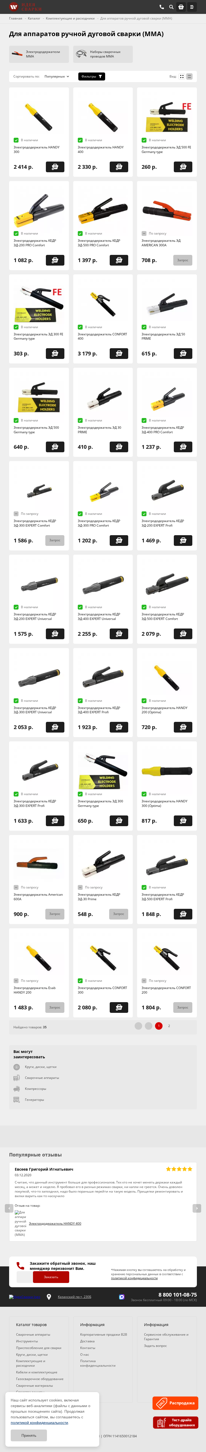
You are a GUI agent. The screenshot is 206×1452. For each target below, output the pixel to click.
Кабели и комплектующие (36, 1372)
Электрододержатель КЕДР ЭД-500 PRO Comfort (99, 242)
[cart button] (181, 7)
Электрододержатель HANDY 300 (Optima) (164, 803)
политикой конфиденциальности (39, 1422)
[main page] (25, 7)
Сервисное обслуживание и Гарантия (166, 1336)
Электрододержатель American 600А (38, 896)
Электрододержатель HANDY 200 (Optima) (164, 710)
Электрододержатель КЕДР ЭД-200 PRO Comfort (35, 242)
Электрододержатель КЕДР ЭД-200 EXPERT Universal (35, 616)
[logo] (24, 1297)
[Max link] (121, 1297)
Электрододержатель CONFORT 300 (102, 990)
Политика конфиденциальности (98, 1363)
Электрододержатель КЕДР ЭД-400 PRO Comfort (163, 429)
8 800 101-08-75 (178, 1294)
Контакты (87, 1348)
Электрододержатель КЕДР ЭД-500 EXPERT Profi (163, 896)
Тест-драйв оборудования (182, 1422)
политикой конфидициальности (134, 1278)
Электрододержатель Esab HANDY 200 (35, 990)
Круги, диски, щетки (41, 1066)
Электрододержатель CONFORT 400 (102, 336)
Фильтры (89, 76)
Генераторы (34, 1099)
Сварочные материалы (34, 1385)
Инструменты (27, 1341)
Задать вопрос (155, 1345)
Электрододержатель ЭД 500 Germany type (36, 429)
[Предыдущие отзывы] (9, 1208)
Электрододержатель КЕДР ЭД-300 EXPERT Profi (35, 803)
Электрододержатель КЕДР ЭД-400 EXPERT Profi (99, 710)
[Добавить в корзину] (55, 167)
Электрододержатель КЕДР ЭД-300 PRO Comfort (99, 523)
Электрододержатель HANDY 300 (37, 149)
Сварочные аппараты (42, 1077)
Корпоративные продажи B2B (103, 1334)
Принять (28, 1435)
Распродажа (182, 1403)
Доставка (87, 1341)
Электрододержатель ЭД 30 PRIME (99, 429)
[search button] (171, 7)
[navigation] (192, 7)
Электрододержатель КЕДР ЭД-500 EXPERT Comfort (163, 616)
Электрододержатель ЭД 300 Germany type (100, 803)
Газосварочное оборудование (40, 1379)
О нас (84, 1354)
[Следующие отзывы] (197, 1208)
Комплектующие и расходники (30, 1363)
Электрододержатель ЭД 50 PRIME (163, 336)
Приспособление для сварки (38, 1348)
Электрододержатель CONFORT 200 (166, 990)
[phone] (162, 7)
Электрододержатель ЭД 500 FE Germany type (166, 149)
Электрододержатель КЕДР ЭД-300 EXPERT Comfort (35, 523)
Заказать (51, 1277)
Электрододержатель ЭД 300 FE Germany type (38, 336)
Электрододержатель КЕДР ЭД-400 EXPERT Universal (99, 616)
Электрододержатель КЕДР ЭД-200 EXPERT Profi (163, 523)
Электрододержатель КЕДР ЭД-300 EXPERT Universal (35, 710)
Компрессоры (35, 1088)
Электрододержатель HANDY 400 (101, 149)
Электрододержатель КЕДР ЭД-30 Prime (99, 896)
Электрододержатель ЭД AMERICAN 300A (161, 242)
